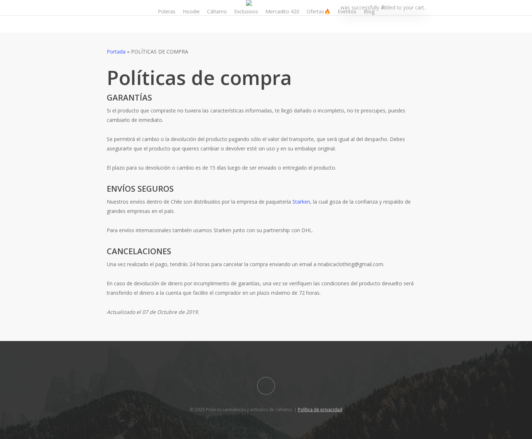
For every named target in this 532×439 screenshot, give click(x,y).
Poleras (167, 11)
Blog (369, 11)
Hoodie (191, 11)
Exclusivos (246, 11)
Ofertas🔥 (318, 11)
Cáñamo (217, 11)
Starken (301, 201)
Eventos (347, 11)
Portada (116, 51)
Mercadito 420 (282, 11)
